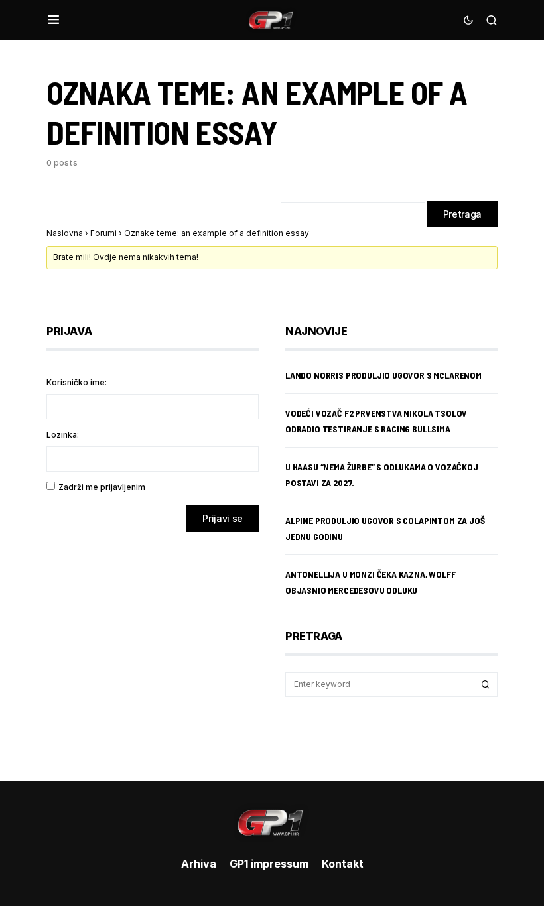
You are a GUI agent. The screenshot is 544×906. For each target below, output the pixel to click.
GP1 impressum (269, 863)
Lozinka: (62, 435)
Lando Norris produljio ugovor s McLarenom (383, 375)
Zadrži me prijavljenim (101, 487)
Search (485, 684)
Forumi (103, 233)
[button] (53, 20)
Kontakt (343, 863)
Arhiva (198, 863)
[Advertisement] (152, 647)
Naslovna (64, 233)
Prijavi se (222, 518)
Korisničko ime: (76, 382)
